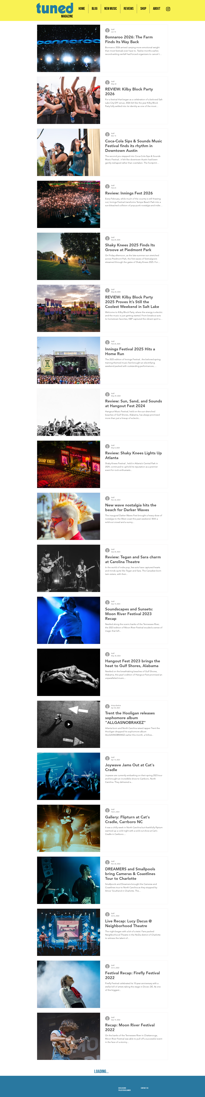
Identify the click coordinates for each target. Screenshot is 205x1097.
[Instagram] (168, 9)
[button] (143, 8)
